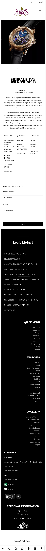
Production (35, 341)
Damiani (37, 431)
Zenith (37, 362)
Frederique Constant (32, 393)
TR (32, 2)
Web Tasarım (27, 541)
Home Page (35, 327)
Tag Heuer (36, 376)
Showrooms (35, 344)
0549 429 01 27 (14, 484)
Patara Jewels (34, 442)
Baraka (37, 439)
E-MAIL (5, 204)
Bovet (37, 382)
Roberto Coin (35, 433)
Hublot (37, 365)
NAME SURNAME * (9, 191)
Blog (38, 347)
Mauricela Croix (34, 396)
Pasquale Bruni (34, 420)
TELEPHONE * (7, 198)
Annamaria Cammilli (32, 417)
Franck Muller (35, 385)
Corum (37, 371)
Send (23, 224)
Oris (38, 390)
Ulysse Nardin (34, 373)
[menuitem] (15, 254)
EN (36, 2)
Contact (37, 349)
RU (40, 2)
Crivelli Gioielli (34, 425)
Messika (37, 422)
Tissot (37, 387)
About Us (36, 330)
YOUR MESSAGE (8, 210)
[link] (3, 548)
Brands (37, 338)
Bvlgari (37, 401)
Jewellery (36, 336)
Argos (37, 445)
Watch (37, 333)
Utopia (37, 436)
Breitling (37, 379)
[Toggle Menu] (40, 10)
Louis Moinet (35, 398)
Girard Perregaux (33, 368)
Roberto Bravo (34, 428)
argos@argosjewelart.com (13, 489)
